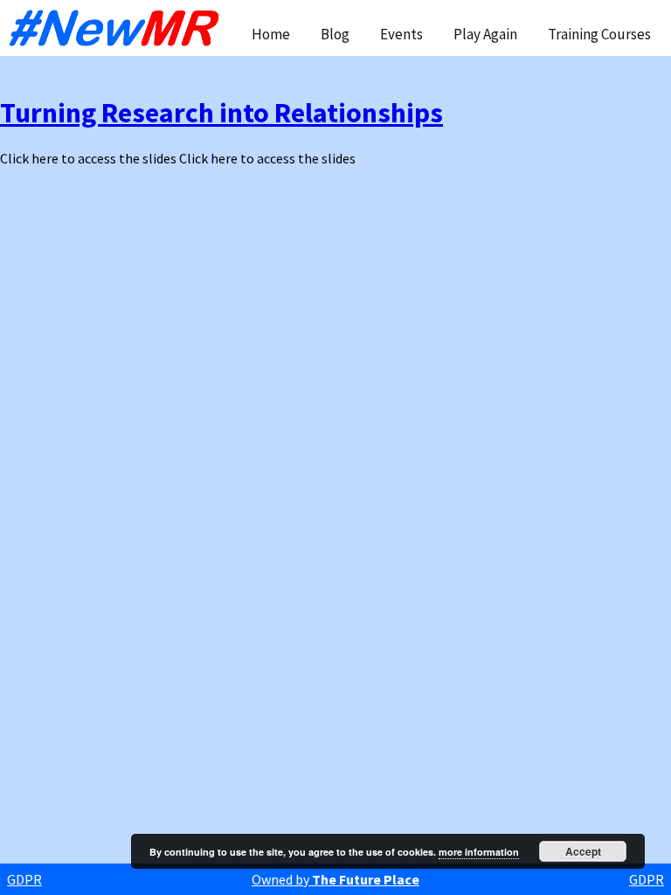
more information (479, 851)
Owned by (335, 879)
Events (401, 34)
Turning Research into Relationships (221, 112)
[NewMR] (119, 28)
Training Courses (599, 34)
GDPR (24, 879)
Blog (335, 34)
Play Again (485, 34)
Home (271, 34)
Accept (583, 851)
